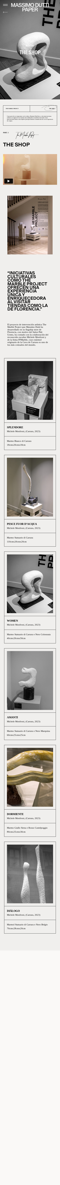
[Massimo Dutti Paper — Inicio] (30, 7)
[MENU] (5, 5)
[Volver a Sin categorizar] (5, 12)
